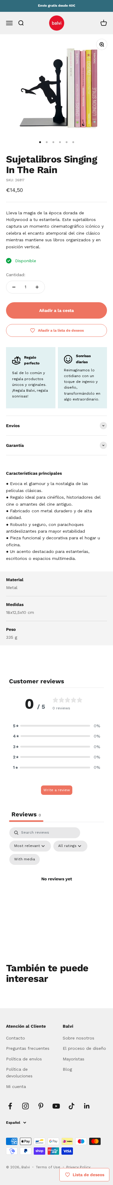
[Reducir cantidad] (13, 287)
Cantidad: (15, 274)
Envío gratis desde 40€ (56, 6)
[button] (56, 725)
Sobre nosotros (78, 1038)
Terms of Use (48, 1167)
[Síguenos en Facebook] (10, 1106)
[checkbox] (24, 859)
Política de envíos (24, 1058)
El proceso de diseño (84, 1048)
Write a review (56, 790)
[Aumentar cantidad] (37, 287)
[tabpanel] (56, 886)
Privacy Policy (78, 1167)
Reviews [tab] (26, 814)
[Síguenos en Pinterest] (41, 1106)
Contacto (15, 1038)
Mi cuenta (16, 1086)
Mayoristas (73, 1058)
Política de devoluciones (19, 1072)
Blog (67, 1069)
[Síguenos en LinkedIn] (87, 1106)
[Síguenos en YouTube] (56, 1106)
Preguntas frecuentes (27, 1048)
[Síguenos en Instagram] (25, 1106)
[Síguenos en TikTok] (71, 1106)
